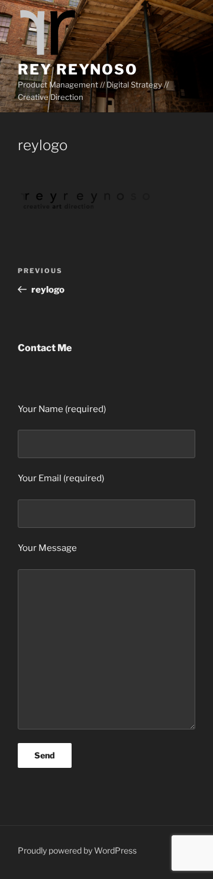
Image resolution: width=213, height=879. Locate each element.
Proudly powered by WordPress (77, 850)
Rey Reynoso (78, 69)
